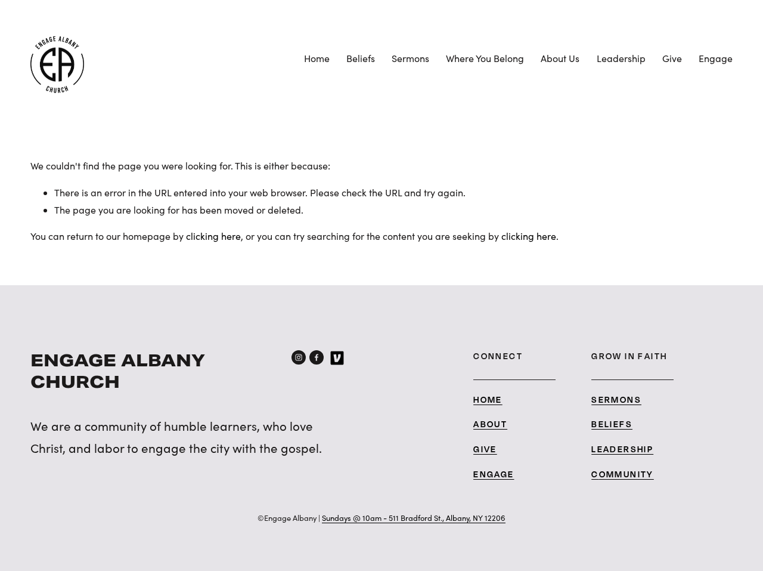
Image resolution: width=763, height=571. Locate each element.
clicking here (213, 236)
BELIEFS (611, 424)
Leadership (621, 58)
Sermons (410, 58)
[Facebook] (316, 357)
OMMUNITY (626, 474)
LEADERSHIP (622, 449)
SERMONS (616, 399)
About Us (560, 58)
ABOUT (490, 424)
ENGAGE (493, 474)
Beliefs (360, 58)
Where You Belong (485, 58)
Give (672, 58)
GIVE (485, 449)
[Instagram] (298, 357)
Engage (716, 58)
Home (317, 58)
